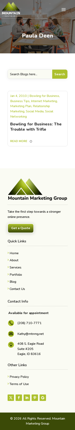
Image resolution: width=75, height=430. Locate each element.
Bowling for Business (44, 96)
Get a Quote (20, 228)
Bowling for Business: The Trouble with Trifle (36, 126)
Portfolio (16, 274)
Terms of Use (19, 384)
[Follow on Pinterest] (35, 397)
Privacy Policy (19, 377)
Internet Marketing (44, 101)
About (14, 260)
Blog (13, 282)
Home (14, 253)
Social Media (35, 111)
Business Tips (20, 101)
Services (15, 267)
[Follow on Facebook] (19, 397)
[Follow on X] (11, 397)
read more (18, 141)
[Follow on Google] (43, 397)
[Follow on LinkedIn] (27, 397)
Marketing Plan (20, 106)
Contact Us (17, 289)
